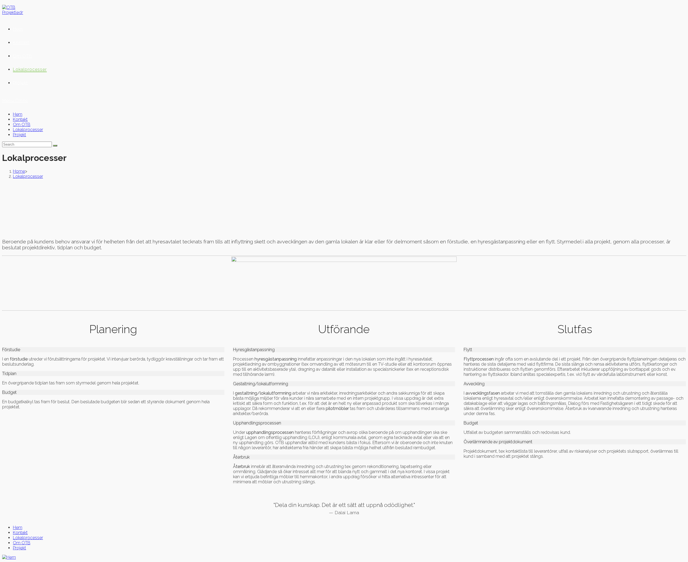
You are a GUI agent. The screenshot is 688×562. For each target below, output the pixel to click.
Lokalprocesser (28, 129)
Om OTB (21, 124)
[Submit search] (55, 145)
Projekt (19, 134)
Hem (17, 114)
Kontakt (20, 119)
